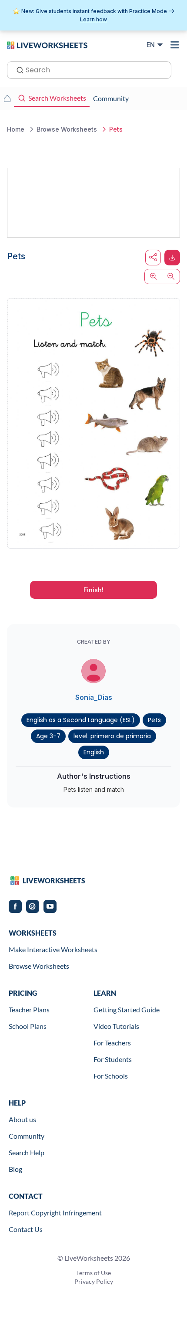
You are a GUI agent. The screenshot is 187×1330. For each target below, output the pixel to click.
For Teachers (112, 1042)
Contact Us (26, 1229)
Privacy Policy (93, 1281)
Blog (15, 1169)
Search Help (26, 1152)
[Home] (47, 44)
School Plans (28, 1026)
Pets (154, 720)
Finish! (93, 590)
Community (26, 1136)
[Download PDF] (172, 257)
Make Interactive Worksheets (53, 949)
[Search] (17, 69)
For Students (113, 1059)
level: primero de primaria (112, 736)
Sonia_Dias (93, 697)
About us (22, 1119)
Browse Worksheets (39, 966)
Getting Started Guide (127, 1009)
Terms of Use (93, 1272)
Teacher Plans (29, 1009)
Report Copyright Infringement (55, 1212)
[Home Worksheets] (7, 98)
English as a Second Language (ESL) (81, 720)
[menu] (175, 45)
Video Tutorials (116, 1026)
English (93, 752)
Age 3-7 (48, 736)
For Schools (111, 1076)
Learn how (93, 19)
